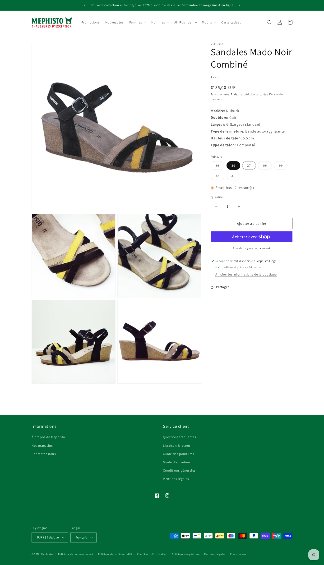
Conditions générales (179, 470)
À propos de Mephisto (48, 437)
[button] (137, 22)
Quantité (216, 197)
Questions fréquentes (179, 437)
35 (220, 166)
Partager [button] (222, 287)
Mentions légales (176, 479)
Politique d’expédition (185, 554)
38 (267, 166)
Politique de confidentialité (115, 554)
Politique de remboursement (75, 554)
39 (283, 166)
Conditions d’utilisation (152, 554)
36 (233, 165)
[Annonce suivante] (239, 5)
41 (235, 177)
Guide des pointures (178, 454)
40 (220, 177)
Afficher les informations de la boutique (246, 274)
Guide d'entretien (176, 462)
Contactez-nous (44, 454)
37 (249, 165)
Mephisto (47, 554)
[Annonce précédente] (84, 5)
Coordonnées (238, 554)
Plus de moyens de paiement (251, 248)
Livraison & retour (176, 445)
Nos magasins (42, 445)
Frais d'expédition (243, 94)
